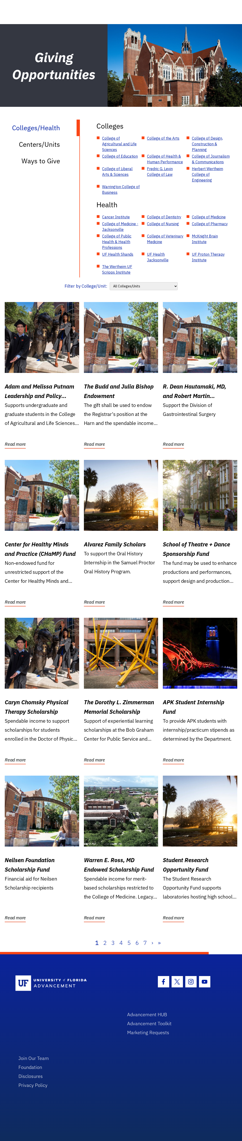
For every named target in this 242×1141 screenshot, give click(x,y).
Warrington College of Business (121, 189)
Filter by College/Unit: (86, 286)
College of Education (120, 156)
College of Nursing (163, 223)
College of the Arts (163, 138)
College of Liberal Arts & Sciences (117, 171)
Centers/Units (39, 144)
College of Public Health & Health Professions (116, 242)
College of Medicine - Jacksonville (120, 226)
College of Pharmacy (210, 223)
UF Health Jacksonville (158, 257)
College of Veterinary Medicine (165, 239)
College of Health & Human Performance (165, 159)
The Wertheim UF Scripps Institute (117, 269)
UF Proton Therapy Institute (208, 257)
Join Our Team (33, 1058)
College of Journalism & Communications (211, 159)
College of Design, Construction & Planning (207, 144)
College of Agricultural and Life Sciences (119, 144)
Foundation (30, 1067)
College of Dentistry (164, 217)
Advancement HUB (147, 1014)
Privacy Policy (33, 1085)
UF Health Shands (117, 254)
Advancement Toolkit (149, 1023)
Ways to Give (41, 160)
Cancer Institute (116, 217)
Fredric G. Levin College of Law (160, 171)
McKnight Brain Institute (205, 239)
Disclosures (30, 1076)
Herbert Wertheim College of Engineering (207, 174)
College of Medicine (209, 217)
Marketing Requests (148, 1032)
